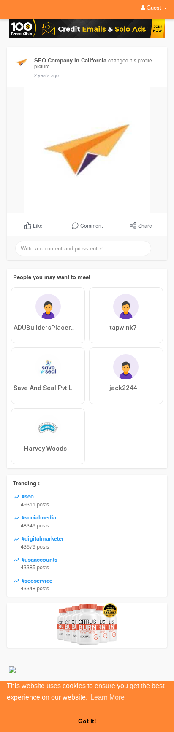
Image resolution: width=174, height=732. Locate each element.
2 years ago (46, 75)
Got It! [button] (87, 721)
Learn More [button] (107, 697)
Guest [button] (154, 7)
